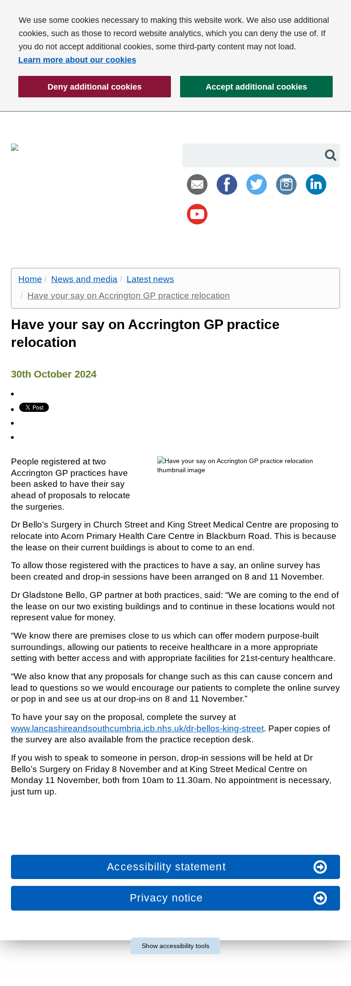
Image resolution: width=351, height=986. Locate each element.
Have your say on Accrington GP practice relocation (128, 295)
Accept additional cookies (243, 89)
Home (30, 279)
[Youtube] (197, 214)
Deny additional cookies (80, 89)
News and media (84, 279)
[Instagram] (286, 184)
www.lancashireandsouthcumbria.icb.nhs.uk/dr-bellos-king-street (137, 728)
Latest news (150, 279)
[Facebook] (227, 184)
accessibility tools (175, 945)
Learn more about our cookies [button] (77, 59)
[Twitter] (256, 184)
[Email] (197, 184)
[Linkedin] (316, 184)
